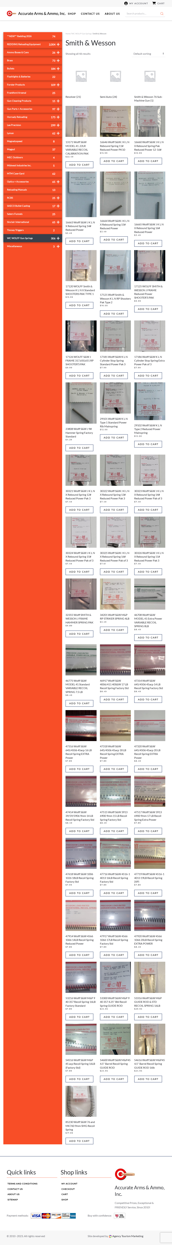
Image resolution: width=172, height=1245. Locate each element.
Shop (72, 13)
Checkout (68, 1189)
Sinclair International (33, 222)
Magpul (31, 149)
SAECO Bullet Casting (33, 205)
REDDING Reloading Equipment (33, 44)
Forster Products (33, 84)
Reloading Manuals (31, 189)
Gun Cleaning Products (33, 100)
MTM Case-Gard (31, 173)
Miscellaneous (33, 246)
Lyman (33, 133)
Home (68, 33)
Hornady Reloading (33, 117)
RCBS (33, 197)
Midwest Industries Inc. (31, 165)
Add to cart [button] (79, 164)
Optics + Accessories (33, 181)
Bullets (33, 68)
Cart (161, 3)
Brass (33, 60)
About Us (112, 13)
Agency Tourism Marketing (127, 1236)
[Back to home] (36, 13)
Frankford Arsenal (31, 92)
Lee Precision (33, 125)
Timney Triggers (31, 230)
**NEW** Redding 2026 (31, 36)
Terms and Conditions (22, 1183)
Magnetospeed (31, 141)
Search (162, 13)
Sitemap (13, 1199)
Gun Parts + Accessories (33, 109)
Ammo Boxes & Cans (33, 52)
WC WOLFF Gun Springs (82, 33)
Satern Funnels (31, 214)
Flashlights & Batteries (31, 76)
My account (138, 3)
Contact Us (90, 13)
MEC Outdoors (31, 157)
